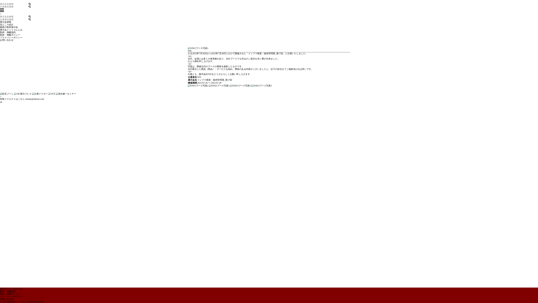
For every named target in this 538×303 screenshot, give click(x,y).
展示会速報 (5, 22)
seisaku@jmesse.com (34, 99)
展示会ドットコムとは (11, 30)
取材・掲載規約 (8, 32)
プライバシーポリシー (11, 37)
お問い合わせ (6, 40)
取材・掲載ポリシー (10, 35)
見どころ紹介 (6, 24)
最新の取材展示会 (9, 27)
